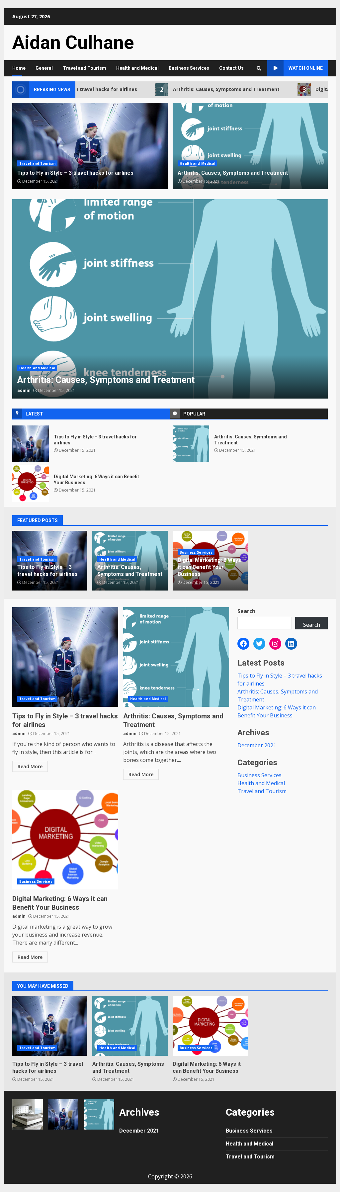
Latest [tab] (34, 413)
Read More (30, 766)
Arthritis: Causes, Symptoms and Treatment (206, 89)
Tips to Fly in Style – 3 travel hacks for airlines (30, 443)
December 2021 (256, 745)
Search (246, 611)
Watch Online (306, 68)
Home (19, 68)
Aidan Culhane (73, 42)
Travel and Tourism (84, 68)
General (44, 68)
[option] (170, 299)
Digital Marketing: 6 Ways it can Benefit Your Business (30, 483)
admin (24, 390)
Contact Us (231, 68)
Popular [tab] (194, 413)
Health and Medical (137, 68)
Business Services (189, 68)
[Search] (259, 68)
